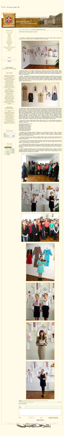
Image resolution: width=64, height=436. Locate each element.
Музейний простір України (9, 75)
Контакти (44, 17)
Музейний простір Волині (9, 76)
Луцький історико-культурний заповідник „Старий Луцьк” (9, 122)
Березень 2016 (9, 146)
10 (9, 150)
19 (12, 151)
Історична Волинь (9, 77)
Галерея (39, 17)
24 (9, 152)
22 (6, 152)
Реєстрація (12, 137)
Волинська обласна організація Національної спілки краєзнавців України (9, 90)
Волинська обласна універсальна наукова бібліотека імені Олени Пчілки (9, 100)
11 (10, 150)
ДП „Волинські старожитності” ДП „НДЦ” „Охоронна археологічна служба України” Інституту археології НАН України (9, 96)
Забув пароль (7, 137)
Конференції (29, 17)
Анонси (34, 17)
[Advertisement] (40, 35)
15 (6, 151)
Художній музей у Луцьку (9, 113)
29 (6, 154)
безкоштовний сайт (32, 423)
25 (10, 152)
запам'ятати (7, 135)
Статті (25, 17)
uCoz (38, 423)
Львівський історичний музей (9, 78)
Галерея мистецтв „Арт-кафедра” (9, 103)
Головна (21, 17)
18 (10, 151)
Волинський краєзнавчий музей (9, 111)
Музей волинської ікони (9, 112)
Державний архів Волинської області (9, 88)
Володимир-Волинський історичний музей (9, 118)
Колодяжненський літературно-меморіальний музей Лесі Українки (9, 115)
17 (9, 151)
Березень (27, 29)
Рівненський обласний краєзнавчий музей (9, 81)
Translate (13, 68)
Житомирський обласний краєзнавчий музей (9, 83)
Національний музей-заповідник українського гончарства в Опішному (9, 85)
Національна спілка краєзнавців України (9, 93)
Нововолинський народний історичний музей (9, 120)
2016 (23, 29)
